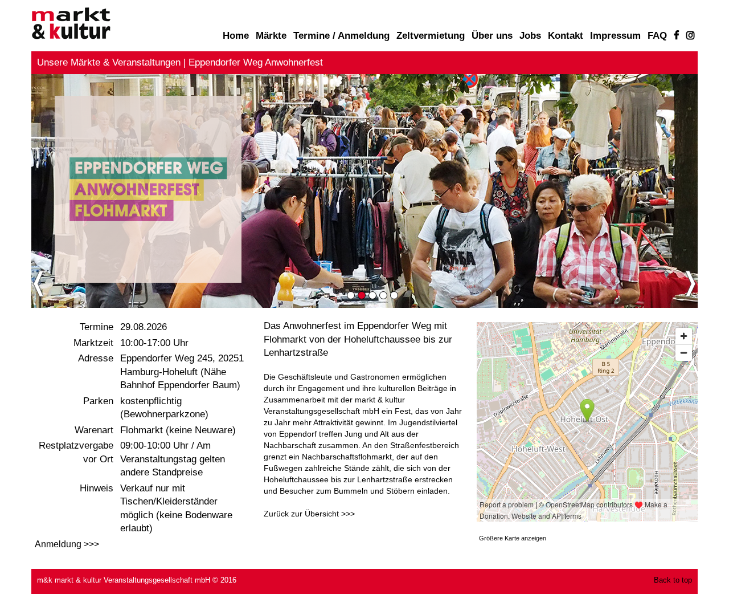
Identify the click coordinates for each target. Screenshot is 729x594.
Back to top (673, 580)
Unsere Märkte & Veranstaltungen (109, 62)
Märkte (271, 35)
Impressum (615, 35)
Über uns (492, 35)
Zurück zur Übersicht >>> (309, 513)
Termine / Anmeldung (341, 35)
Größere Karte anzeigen (512, 538)
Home (236, 35)
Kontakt (565, 35)
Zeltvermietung (430, 35)
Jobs (530, 35)
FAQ (657, 35)
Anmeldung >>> (67, 544)
